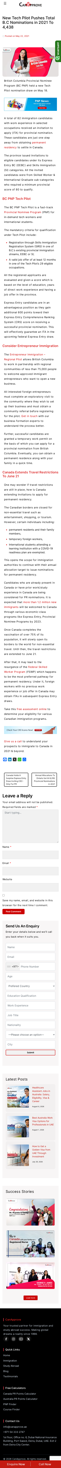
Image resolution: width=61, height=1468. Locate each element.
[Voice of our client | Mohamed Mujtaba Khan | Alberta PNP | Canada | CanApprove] (30, 1212)
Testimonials (10, 1376)
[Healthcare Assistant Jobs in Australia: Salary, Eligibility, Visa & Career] (18, 1096)
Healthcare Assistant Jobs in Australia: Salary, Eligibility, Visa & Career (41, 1094)
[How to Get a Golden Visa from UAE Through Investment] (18, 1155)
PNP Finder (9, 1404)
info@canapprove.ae (15, 1426)
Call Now (45, 1464)
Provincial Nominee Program (22, 212)
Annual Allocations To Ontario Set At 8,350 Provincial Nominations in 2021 (44, 779)
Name (7, 846)
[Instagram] (13, 1339)
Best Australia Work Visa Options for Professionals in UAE (43, 1121)
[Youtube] (21, 1339)
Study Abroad (11, 1365)
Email (6, 863)
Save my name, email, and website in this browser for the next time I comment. (27, 903)
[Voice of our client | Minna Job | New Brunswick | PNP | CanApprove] (30, 1244)
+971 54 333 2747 (14, 1431)
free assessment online (32, 709)
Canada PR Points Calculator (19, 1393)
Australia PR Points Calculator (20, 1398)
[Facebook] (6, 1339)
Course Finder (11, 1409)
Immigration (10, 1360)
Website (7, 879)
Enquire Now (16, 1464)
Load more (30, 1298)
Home (6, 1355)
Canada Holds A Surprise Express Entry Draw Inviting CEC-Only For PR (16, 779)
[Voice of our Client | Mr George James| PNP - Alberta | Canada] (30, 1275)
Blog (5, 1371)
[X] (28, 1339)
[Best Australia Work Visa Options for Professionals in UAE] (18, 1126)
